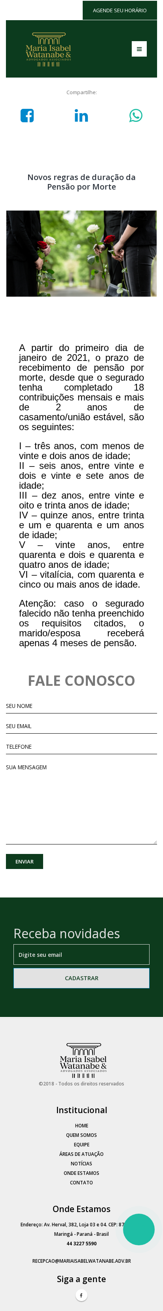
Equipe (81, 1144)
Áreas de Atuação (81, 1154)
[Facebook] (81, 1295)
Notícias (81, 1163)
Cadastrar (82, 978)
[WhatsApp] (139, 1229)
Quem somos (81, 1135)
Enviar (24, 861)
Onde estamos (81, 1173)
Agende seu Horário (120, 10)
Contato (81, 1182)
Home (81, 1125)
